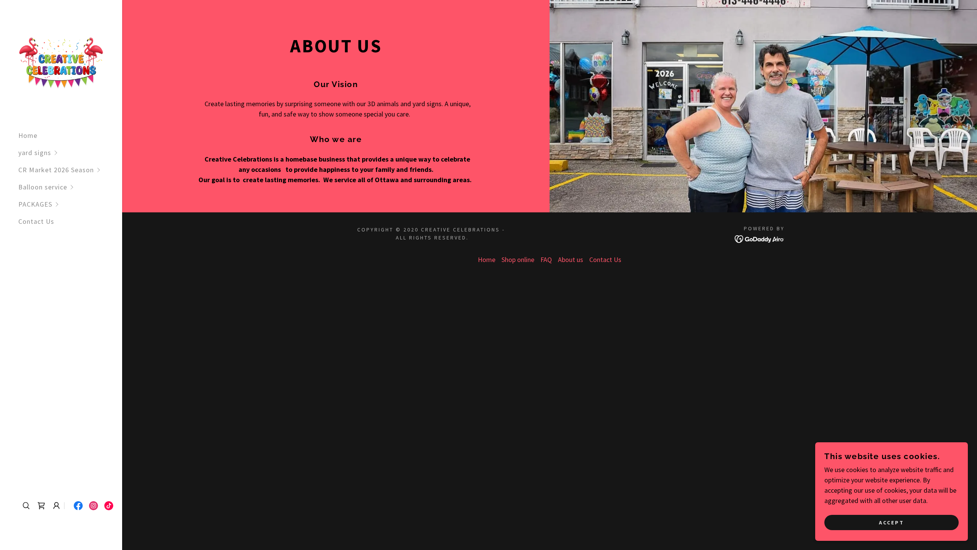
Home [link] (27, 135)
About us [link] (570, 259)
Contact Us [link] (36, 221)
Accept (891, 522)
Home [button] (486, 259)
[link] (61, 62)
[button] (70, 152)
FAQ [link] (546, 259)
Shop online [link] (517, 259)
